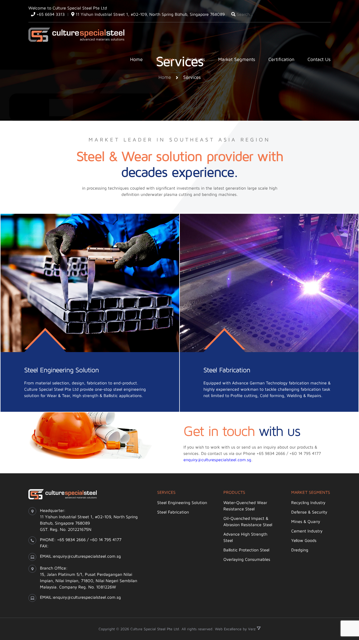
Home (136, 59)
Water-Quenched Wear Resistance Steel (245, 505)
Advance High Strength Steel (245, 537)
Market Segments (236, 59)
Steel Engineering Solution (182, 502)
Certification (281, 59)
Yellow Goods (303, 540)
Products (196, 59)
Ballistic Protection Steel (246, 549)
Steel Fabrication (173, 512)
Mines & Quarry (305, 521)
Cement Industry (306, 531)
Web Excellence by (235, 629)
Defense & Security (309, 512)
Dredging (299, 549)
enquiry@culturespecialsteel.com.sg (217, 459)
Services (164, 59)
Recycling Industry (308, 502)
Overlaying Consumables (246, 559)
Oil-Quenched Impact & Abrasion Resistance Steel (247, 521)
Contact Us (319, 59)
